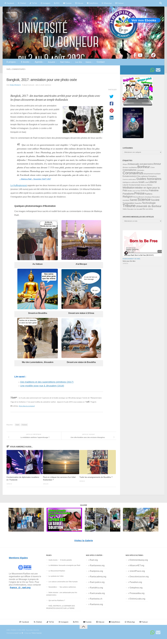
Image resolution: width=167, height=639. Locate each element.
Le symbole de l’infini (56, 576)
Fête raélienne (142, 176)
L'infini (146, 182)
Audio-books (53, 560)
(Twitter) (22, 3)
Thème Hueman (36, 633)
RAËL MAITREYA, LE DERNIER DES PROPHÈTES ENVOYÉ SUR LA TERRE (60, 607)
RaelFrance (15, 85)
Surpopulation (128, 203)
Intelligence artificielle (130, 182)
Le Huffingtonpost (18, 185)
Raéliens (148, 194)
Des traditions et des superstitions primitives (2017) (46, 382)
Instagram (46, 3)
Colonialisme (129, 170)
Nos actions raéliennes (68, 587)
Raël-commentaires (16, 69)
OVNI (143, 191)
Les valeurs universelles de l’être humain (63, 582)
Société (155, 200)
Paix (146, 191)
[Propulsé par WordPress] (22, 633)
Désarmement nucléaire (152, 174)
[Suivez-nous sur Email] (158, 70)
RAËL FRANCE (12, 13)
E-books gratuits (66, 560)
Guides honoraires (148, 179)
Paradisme (128, 193)
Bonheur (143, 167)
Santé (133, 199)
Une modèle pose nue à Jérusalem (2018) (42, 385)
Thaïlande (24, 424)
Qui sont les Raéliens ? (57, 600)
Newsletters (53, 587)
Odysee (80, 3)
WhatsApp (107, 3)
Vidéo (125, 209)
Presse (139, 193)
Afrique (125, 164)
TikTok (34, 3)
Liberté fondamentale (131, 185)
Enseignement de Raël (131, 259)
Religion (128, 196)
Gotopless (152, 176)
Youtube (68, 3)
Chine (152, 167)
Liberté (153, 182)
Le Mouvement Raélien (57, 571)
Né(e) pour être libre (129, 261)
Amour (157, 163)
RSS (57, 3)
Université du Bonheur (148, 206)
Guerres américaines (129, 179)
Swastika (138, 203)
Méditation (129, 187)
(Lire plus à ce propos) (27, 406)
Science (144, 199)
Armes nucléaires (130, 167)
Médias (149, 185)
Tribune (129, 206)
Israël (141, 182)
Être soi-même (148, 209)
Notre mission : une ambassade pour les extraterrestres (61, 594)
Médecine (144, 185)
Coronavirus (133, 173)
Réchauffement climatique (142, 197)
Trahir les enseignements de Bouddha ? (95, 477)
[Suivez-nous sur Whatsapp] (152, 70)
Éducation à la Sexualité (134, 209)
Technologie (149, 203)
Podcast (120, 3)
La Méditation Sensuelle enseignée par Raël (64, 565)
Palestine (154, 190)
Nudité (17, 424)
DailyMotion (93, 3)
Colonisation (140, 170)
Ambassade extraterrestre (140, 164)
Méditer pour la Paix (134, 191)
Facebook (10, 3)
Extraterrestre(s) (130, 176)
